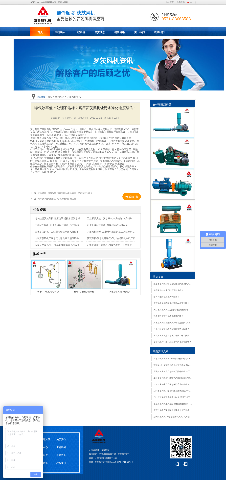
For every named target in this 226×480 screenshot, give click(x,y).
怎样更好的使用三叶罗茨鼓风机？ (168, 290)
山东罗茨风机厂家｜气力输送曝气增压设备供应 (59, 238)
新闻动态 (59, 96)
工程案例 (80, 32)
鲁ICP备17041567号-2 (124, 462)
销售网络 (119, 32)
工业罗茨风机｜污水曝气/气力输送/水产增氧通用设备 (114, 218)
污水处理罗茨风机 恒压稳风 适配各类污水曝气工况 (61, 218)
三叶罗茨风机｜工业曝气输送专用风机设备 (57, 231)
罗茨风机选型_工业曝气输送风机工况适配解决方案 (113, 231)
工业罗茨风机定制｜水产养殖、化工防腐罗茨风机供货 (173, 335)
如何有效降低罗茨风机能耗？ (166, 297)
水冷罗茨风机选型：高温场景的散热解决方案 (173, 284)
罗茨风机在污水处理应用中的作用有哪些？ (172, 342)
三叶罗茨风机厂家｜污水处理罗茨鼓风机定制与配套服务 (173, 391)
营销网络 (43, 463)
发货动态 (99, 32)
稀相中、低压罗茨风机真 (48, 292)
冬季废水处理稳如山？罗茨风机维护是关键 (57, 199)
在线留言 (170, 2)
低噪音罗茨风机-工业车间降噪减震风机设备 (57, 245)
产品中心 (43, 447)
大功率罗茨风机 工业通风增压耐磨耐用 (171, 310)
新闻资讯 (61, 455)
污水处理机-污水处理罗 (120, 292)
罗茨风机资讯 (74, 96)
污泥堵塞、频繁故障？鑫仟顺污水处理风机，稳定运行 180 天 (65, 193)
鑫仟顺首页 (44, 439)
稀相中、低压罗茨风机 (84, 292)
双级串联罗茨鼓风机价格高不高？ (168, 316)
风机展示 (60, 32)
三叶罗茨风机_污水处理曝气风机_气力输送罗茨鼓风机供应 (65, 225)
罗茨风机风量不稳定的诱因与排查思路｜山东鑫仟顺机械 (173, 303)
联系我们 (181, 2)
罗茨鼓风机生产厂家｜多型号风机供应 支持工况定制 (173, 384)
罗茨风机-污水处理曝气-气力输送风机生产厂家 (111, 238)
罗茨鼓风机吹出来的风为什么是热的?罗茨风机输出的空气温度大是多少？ (173, 322)
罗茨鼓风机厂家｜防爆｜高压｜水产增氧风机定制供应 (173, 410)
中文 (192, 2)
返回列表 (133, 196)
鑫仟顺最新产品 (162, 104)
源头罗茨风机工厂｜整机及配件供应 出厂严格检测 (173, 371)
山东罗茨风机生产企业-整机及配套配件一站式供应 (173, 404)
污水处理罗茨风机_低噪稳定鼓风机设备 (107, 225)
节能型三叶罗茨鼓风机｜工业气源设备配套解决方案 (173, 365)
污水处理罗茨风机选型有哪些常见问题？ (171, 329)
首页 (40, 32)
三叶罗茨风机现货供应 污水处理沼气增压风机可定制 (173, 397)
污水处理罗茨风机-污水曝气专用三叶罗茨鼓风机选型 (114, 245)
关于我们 (139, 32)
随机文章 (158, 276)
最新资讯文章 (161, 351)
